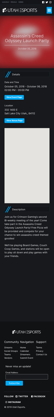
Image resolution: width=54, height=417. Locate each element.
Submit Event (26, 358)
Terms (20, 2)
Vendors (8, 358)
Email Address (12, 373)
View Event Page (14, 97)
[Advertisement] (27, 288)
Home (23, 347)
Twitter (23, 396)
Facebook (39, 396)
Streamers (25, 354)
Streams (8, 347)
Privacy (14, 2)
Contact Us (41, 354)
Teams (7, 354)
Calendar (24, 351)
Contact (5, 2)
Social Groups (11, 351)
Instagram (14, 402)
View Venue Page (14, 120)
